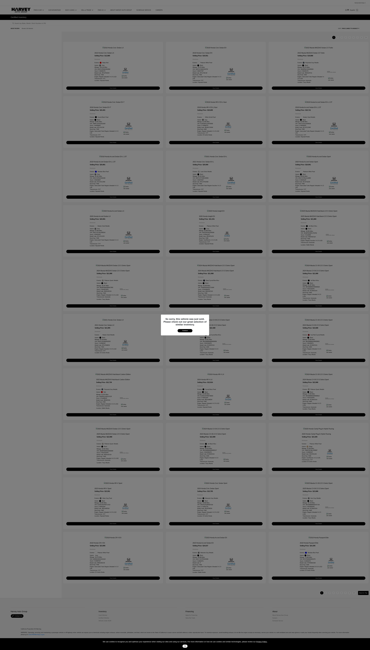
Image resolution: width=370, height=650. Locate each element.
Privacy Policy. (261, 642)
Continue (185, 330)
